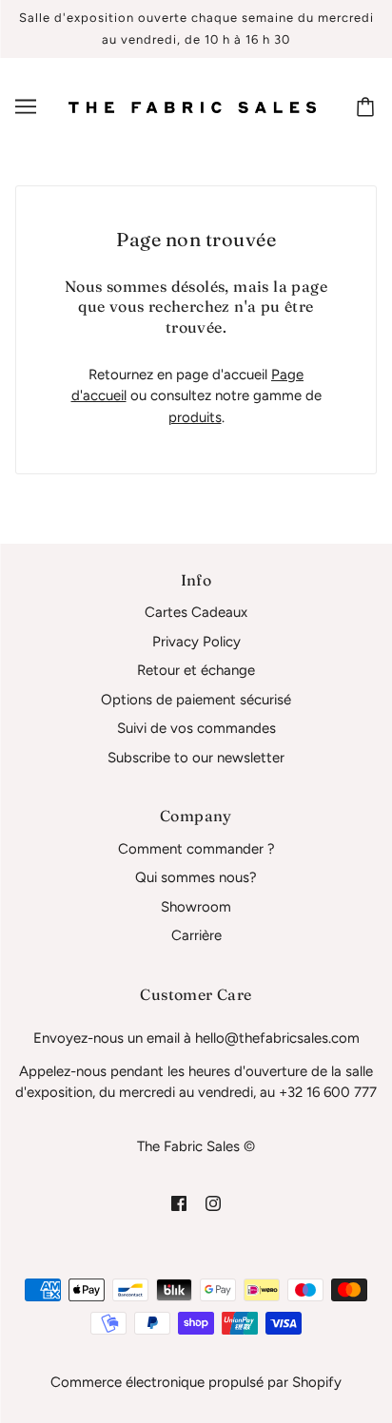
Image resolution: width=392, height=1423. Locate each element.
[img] (179, 1202)
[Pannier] (368, 106)
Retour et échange (196, 670)
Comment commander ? (196, 848)
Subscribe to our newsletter (196, 757)
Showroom (196, 906)
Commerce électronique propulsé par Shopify (196, 1382)
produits (195, 417)
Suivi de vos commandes (196, 728)
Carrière (196, 935)
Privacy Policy (196, 641)
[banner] (192, 106)
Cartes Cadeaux (196, 612)
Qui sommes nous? (196, 877)
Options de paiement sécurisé (196, 699)
